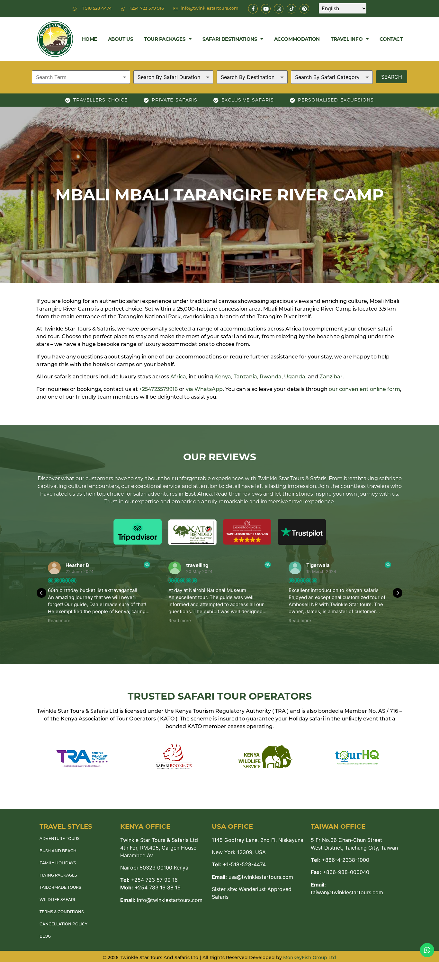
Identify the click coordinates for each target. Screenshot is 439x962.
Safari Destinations (229, 39)
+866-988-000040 (340, 872)
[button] (397, 593)
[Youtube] (266, 8)
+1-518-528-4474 (239, 864)
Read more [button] (59, 620)
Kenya (222, 377)
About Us (120, 39)
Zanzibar (331, 377)
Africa (178, 377)
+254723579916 (158, 389)
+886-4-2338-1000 (340, 860)
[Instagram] (278, 8)
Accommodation (297, 39)
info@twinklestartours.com (161, 900)
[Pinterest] (304, 8)
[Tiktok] (291, 8)
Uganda (294, 377)
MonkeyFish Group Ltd (309, 958)
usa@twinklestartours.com (252, 877)
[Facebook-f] (253, 8)
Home (89, 39)
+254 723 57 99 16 (149, 880)
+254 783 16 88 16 (150, 887)
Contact (391, 39)
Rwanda (271, 377)
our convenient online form (364, 389)
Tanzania (245, 377)
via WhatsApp (204, 389)
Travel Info (347, 39)
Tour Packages (164, 39)
